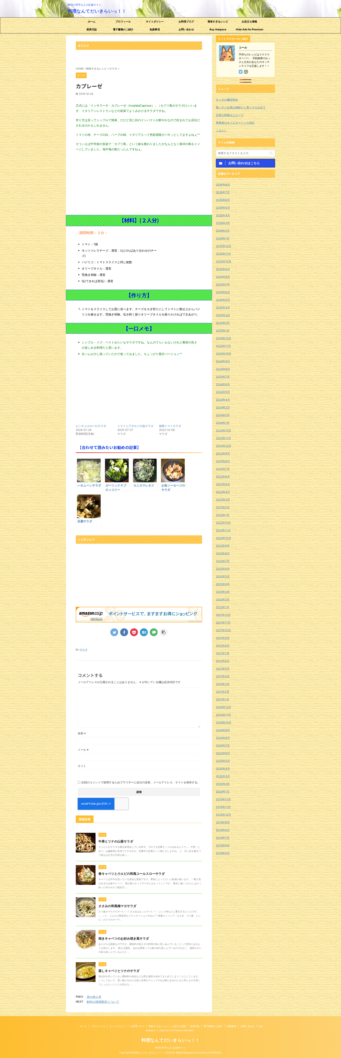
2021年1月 (222, 699)
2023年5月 (223, 484)
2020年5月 (223, 760)
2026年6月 (223, 200)
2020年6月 (223, 753)
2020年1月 (223, 791)
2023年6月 (223, 476)
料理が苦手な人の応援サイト (170, 1047)
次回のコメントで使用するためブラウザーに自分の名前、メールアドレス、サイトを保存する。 (140, 782)
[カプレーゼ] (144, 632)
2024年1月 (223, 422)
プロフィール (123, 21)
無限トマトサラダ (170, 426)
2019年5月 (223, 853)
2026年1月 (223, 238)
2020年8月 (223, 737)
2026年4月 (223, 215)
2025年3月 (223, 315)
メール (83, 749)
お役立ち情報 (249, 21)
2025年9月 (223, 269)
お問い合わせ (186, 29)
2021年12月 (223, 614)
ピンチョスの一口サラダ (91, 426)
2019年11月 (223, 807)
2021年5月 (223, 668)
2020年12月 (223, 707)
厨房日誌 (91, 29)
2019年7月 (223, 837)
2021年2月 (222, 691)
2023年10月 (223, 445)
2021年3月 (223, 684)
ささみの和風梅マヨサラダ (117, 906)
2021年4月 (223, 676)
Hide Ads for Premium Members (249, 30)
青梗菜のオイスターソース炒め (235, 122)
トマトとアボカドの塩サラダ (135, 426)
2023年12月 (223, 430)
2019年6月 (223, 845)
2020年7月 (223, 745)
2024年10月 (223, 353)
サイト (82, 766)
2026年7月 (223, 192)
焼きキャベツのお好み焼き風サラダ (123, 938)
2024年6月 (223, 384)
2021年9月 (223, 638)
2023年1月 (223, 515)
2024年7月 (223, 376)
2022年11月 (223, 530)
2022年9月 (223, 545)
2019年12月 (223, 799)
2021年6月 (223, 661)
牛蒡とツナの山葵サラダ (115, 841)
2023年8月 (223, 461)
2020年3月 (223, 776)
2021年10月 (223, 630)
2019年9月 (223, 822)
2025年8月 (223, 276)
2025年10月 (223, 261)
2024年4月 (223, 399)
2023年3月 (223, 499)
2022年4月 (223, 584)
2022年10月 (223, 538)
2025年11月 (223, 253)
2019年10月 (223, 814)
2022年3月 (223, 591)
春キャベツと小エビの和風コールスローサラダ (131, 874)
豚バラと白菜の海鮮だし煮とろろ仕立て (241, 107)
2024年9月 (223, 361)
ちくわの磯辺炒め (227, 99)
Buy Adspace (218, 29)
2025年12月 (223, 246)
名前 (82, 733)
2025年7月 (223, 284)
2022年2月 (223, 599)
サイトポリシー (155, 21)
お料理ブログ (186, 21)
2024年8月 (223, 369)
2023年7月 (223, 468)
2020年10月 (223, 722)
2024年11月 (223, 346)
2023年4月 (223, 492)
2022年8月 (223, 553)
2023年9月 (223, 453)
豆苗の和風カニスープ (230, 115)
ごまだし (221, 130)
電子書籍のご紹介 (123, 29)
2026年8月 (223, 184)
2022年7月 (223, 561)
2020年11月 (223, 714)
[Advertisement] (139, 183)
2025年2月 (223, 322)
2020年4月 (223, 768)
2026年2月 (223, 230)
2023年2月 (223, 507)
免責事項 (155, 29)
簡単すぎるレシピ (218, 21)
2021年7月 (222, 653)
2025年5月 (223, 299)
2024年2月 (223, 415)
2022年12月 (223, 522)
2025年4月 (223, 307)
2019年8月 (223, 830)
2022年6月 (223, 568)
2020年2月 (223, 784)
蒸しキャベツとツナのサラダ (119, 971)
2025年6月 (223, 292)
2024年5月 (223, 392)
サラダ (83, 649)
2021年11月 (223, 622)
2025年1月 (223, 330)
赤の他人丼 (94, 997)
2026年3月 (223, 223)
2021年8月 (223, 645)
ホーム (92, 21)
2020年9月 (223, 730)
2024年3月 (223, 407)
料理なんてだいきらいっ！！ (97, 11)
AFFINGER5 (214, 1052)
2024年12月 (223, 338)
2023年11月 (223, 438)
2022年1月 (222, 607)
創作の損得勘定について (103, 1002)
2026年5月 (223, 207)
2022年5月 (223, 576)
